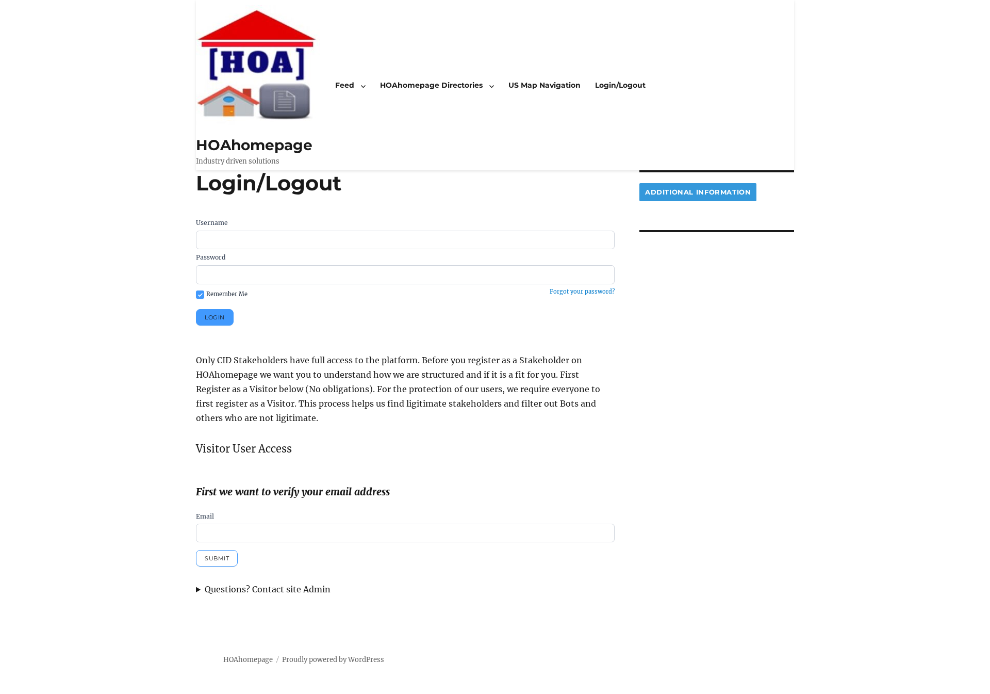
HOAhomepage (254, 145)
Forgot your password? (582, 291)
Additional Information (698, 192)
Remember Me (227, 294)
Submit (217, 558)
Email (205, 516)
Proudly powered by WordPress (333, 659)
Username (212, 223)
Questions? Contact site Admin (268, 589)
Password (210, 257)
